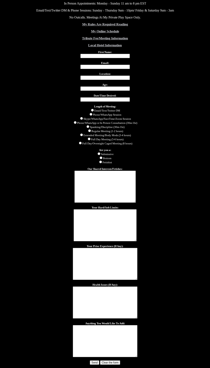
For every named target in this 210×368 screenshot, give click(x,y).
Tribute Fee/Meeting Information (105, 38)
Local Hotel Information (105, 45)
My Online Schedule (105, 31)
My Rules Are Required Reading (105, 24)
